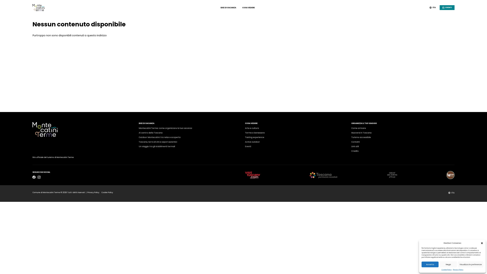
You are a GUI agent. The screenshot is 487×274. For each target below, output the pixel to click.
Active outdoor (252, 141)
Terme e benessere (255, 132)
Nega (448, 264)
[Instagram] (39, 177)
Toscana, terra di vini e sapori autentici (158, 141)
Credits (355, 151)
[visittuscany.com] (252, 175)
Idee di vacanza (228, 7)
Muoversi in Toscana (361, 132)
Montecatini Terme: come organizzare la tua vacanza (165, 128)
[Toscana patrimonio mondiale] (323, 175)
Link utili (355, 146)
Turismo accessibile (361, 137)
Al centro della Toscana (150, 132)
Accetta (430, 264)
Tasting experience (254, 137)
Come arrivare (358, 128)
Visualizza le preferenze (470, 264)
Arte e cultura (252, 128)
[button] (482, 243)
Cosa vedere (248, 7)
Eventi (248, 146)
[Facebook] (34, 177)
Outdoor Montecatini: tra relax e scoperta (159, 137)
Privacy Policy (458, 270)
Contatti (355, 141)
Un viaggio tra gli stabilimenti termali (157, 146)
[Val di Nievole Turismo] (450, 175)
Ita (434, 7)
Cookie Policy (446, 270)
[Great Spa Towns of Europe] (392, 175)
